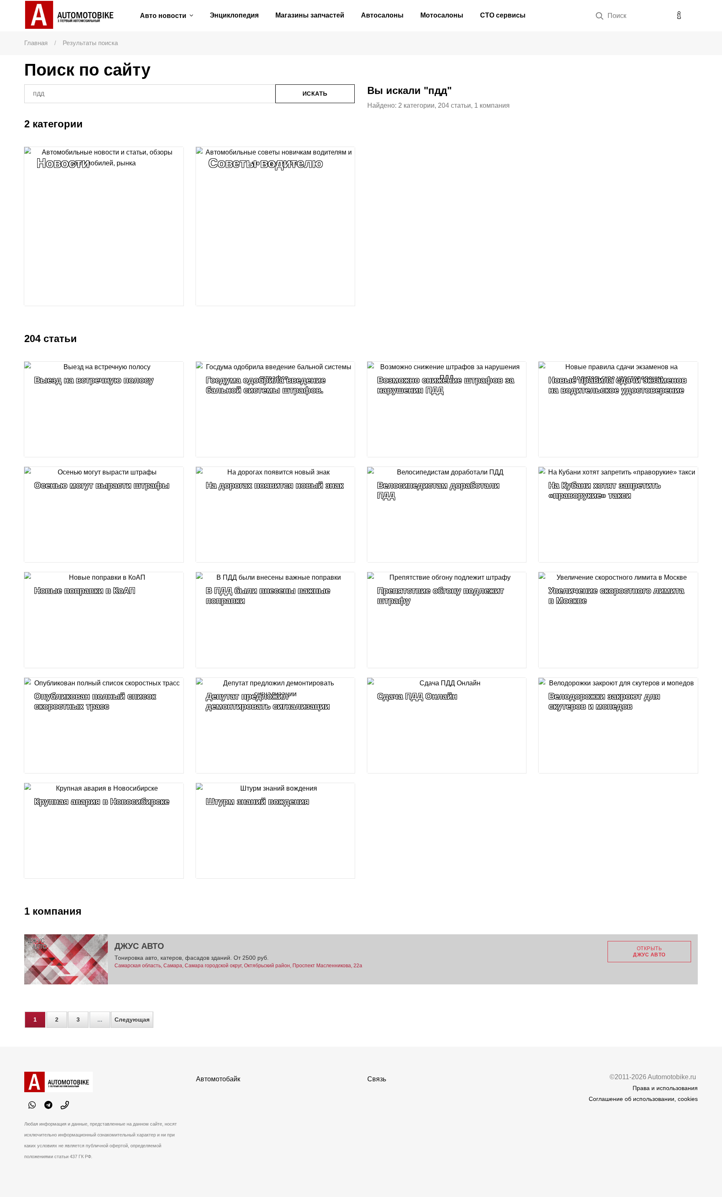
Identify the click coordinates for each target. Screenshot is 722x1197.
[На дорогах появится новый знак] (275, 514)
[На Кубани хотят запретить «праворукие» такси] (618, 514)
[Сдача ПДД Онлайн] (446, 725)
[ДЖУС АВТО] (66, 959)
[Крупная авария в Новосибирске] (103, 830)
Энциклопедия (234, 15)
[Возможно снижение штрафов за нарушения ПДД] (446, 409)
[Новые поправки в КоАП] (103, 619)
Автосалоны (382, 15)
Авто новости (164, 15)
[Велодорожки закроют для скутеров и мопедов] (618, 725)
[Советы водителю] (275, 226)
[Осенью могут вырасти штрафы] (103, 514)
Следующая (132, 1019)
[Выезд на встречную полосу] (103, 409)
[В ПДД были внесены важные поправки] (275, 619)
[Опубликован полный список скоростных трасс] (103, 725)
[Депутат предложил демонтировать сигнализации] (275, 725)
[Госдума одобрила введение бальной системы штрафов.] (275, 409)
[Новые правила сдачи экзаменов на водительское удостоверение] (618, 409)
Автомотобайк (218, 1079)
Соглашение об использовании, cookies (643, 1099)
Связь (376, 1079)
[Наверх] (698, 1173)
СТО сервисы (503, 15)
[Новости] (103, 226)
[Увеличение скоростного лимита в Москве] (618, 619)
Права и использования (665, 1088)
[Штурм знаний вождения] (275, 830)
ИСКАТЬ (315, 93)
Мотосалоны (441, 15)
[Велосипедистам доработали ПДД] (446, 514)
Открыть (649, 951)
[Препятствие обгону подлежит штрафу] (446, 619)
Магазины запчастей (309, 15)
